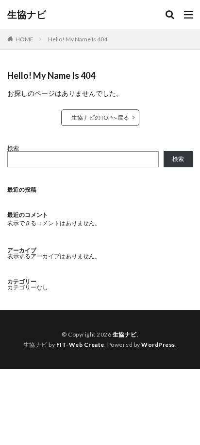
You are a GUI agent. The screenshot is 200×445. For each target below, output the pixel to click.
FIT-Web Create (80, 344)
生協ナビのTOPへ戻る (100, 117)
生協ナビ (26, 14)
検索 (13, 148)
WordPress (158, 344)
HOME (24, 39)
